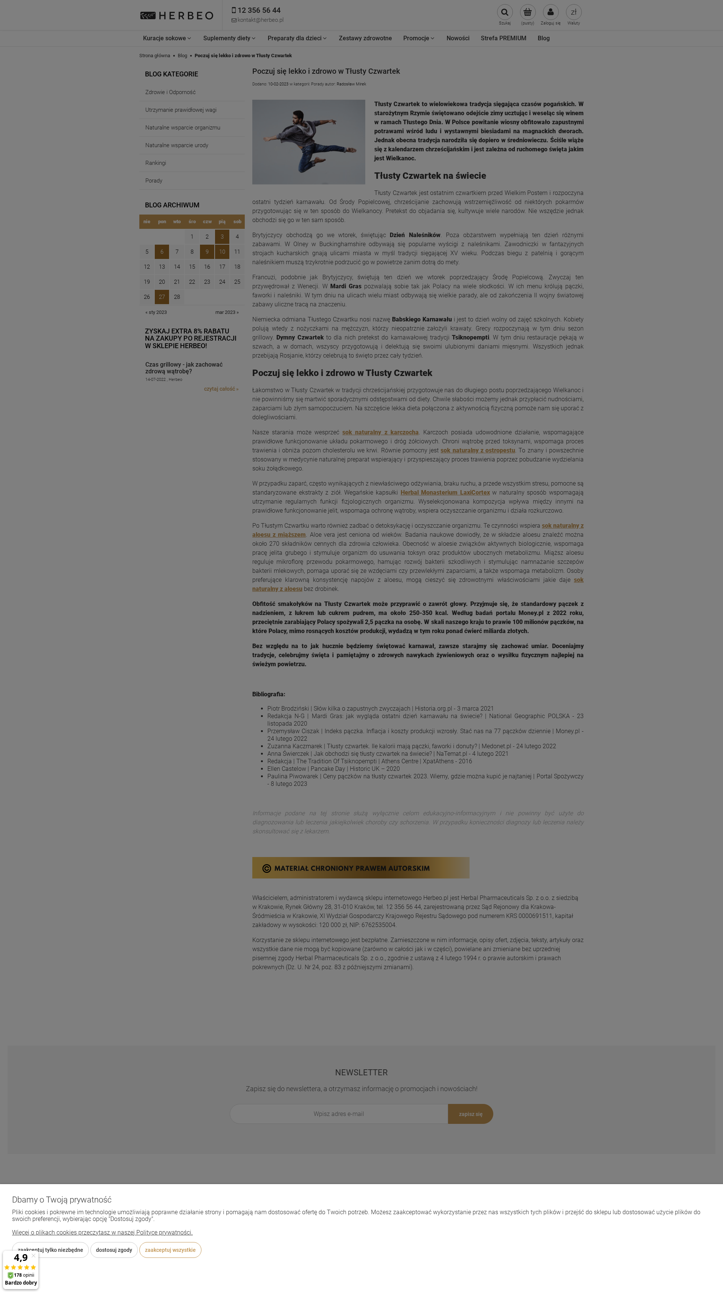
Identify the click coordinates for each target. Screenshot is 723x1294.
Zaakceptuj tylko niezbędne (50, 1250)
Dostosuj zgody (114, 1250)
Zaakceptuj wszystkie (170, 1250)
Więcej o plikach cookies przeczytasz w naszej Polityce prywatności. (102, 1232)
